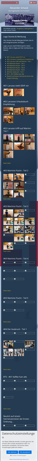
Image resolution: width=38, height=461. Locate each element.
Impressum (26, 459)
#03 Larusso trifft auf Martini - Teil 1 (19, 61)
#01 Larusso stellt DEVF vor (16, 57)
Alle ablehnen (12, 452)
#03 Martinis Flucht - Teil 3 (16, 66)
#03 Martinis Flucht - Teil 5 (16, 70)
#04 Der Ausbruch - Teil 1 (15, 72)
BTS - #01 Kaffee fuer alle (15, 74)
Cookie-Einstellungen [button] (18, 455)
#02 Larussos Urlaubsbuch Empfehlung (20, 59)
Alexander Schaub (19, 7)
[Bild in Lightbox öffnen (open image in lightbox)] (8, 92)
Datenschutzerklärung (15, 459)
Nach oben (7, 163)
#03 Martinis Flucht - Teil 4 (16, 68)
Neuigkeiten (20, 28)
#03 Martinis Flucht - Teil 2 (16, 63)
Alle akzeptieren (25, 452)
